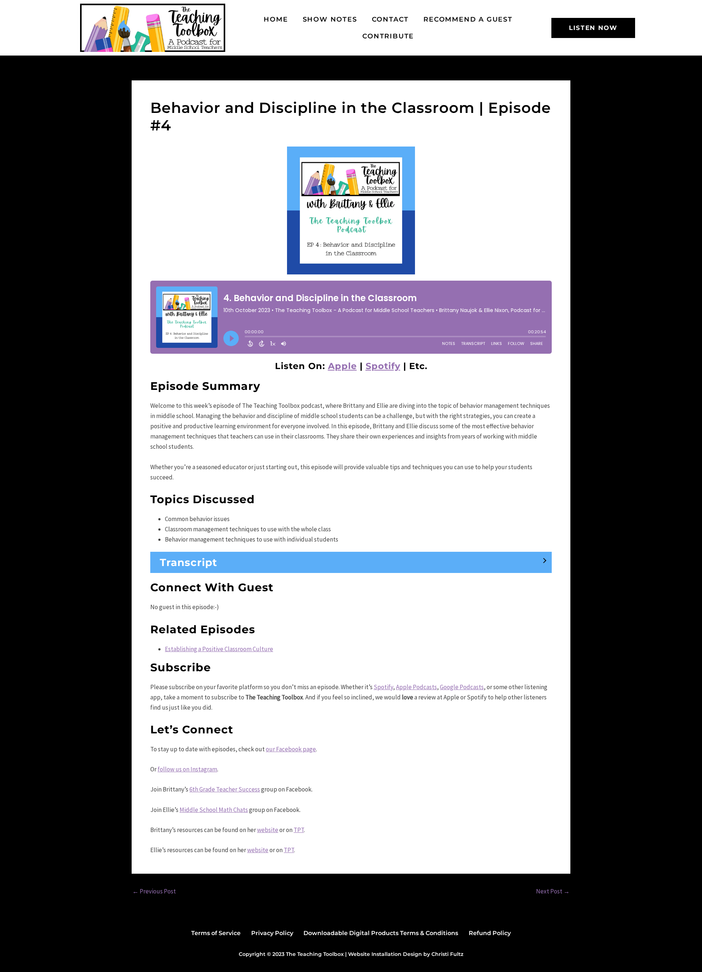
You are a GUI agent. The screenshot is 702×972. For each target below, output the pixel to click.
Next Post (553, 891)
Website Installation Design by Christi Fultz (405, 954)
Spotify (383, 366)
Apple (342, 366)
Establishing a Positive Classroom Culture (219, 649)
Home (276, 19)
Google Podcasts (462, 687)
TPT (299, 830)
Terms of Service (216, 933)
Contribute (388, 36)
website (267, 830)
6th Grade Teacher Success (224, 789)
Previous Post (154, 891)
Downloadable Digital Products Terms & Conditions (380, 933)
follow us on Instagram (187, 769)
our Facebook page (291, 749)
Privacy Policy (272, 933)
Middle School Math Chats (214, 810)
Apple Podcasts (416, 687)
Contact (390, 19)
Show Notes (330, 19)
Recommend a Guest (468, 19)
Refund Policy (490, 933)
